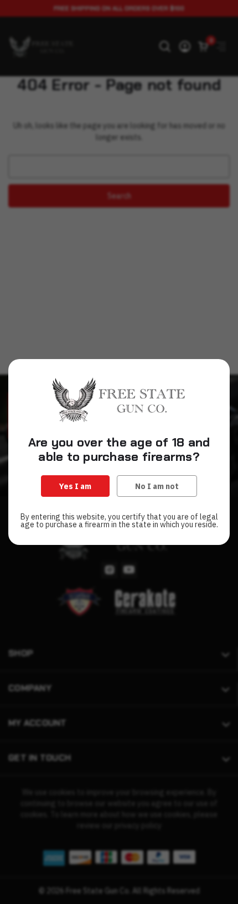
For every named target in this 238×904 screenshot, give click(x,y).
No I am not (157, 486)
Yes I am (75, 486)
